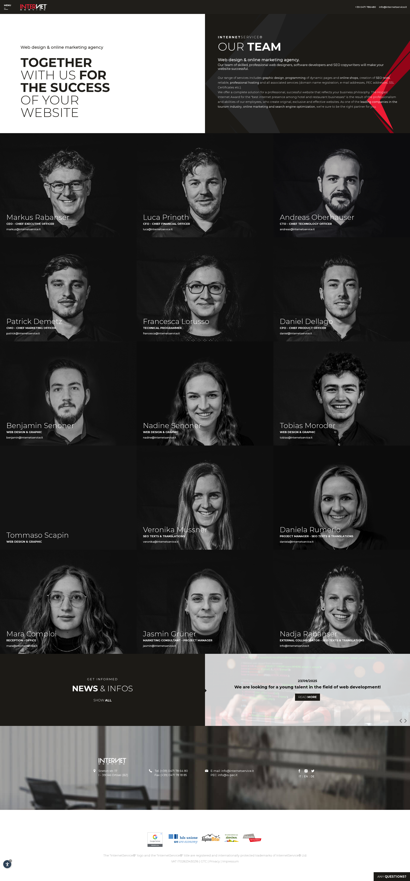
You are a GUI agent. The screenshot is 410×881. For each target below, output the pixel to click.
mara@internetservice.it (21, 645)
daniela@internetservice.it (297, 541)
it (300, 776)
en (306, 776)
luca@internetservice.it (158, 229)
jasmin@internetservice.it (159, 645)
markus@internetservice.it (23, 229)
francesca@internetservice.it (161, 333)
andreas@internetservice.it (297, 229)
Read (307, 697)
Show (103, 700)
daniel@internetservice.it (296, 333)
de (312, 776)
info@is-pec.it (228, 775)
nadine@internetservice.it (159, 437)
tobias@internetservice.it (296, 437)
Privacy (214, 861)
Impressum (230, 861)
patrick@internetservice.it (23, 333)
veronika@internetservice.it (161, 541)
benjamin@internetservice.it (24, 437)
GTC (204, 861)
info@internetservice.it (294, 645)
